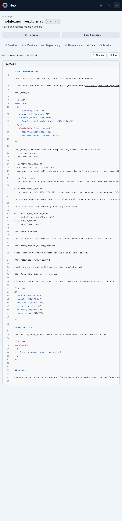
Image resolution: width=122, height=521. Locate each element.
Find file (100, 55)
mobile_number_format (22, 21)
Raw (115, 55)
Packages (9, 16)
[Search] (108, 5)
